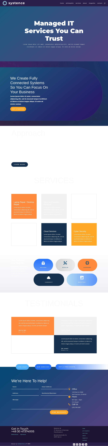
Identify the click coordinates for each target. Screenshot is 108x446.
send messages (59, 412)
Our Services (43, 367)
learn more (19, 164)
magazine (92, 3)
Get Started (18, 109)
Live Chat (22, 367)
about (85, 3)
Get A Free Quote (67, 367)
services (78, 3)
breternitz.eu (22, 443)
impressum (23, 434)
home (62, 3)
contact (99, 3)
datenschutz (14, 434)
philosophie (70, 3)
